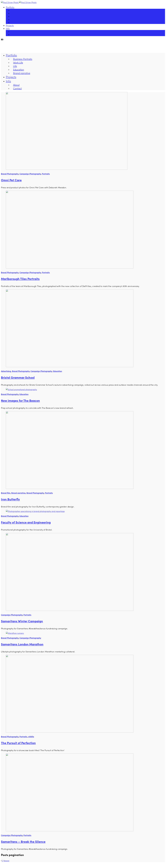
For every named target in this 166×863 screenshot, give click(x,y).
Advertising (6, 371)
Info (8, 28)
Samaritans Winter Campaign (22, 621)
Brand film (5, 492)
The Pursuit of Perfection (18, 743)
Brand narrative (18, 22)
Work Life (15, 13)
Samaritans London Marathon (22, 644)
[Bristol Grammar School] (69, 366)
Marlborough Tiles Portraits (20, 278)
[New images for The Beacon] (21, 389)
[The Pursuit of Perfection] (69, 731)
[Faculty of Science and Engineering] (35, 511)
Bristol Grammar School (18, 377)
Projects (10, 25)
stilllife (31, 736)
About (14, 31)
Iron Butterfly (10, 499)
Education (16, 19)
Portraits (46, 173)
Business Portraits (19, 10)
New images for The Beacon (20, 400)
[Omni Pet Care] (66, 169)
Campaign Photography (30, 173)
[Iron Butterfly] (69, 488)
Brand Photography (9, 173)
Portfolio (10, 7)
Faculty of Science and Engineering (26, 522)
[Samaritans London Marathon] (15, 633)
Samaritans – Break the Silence (23, 841)
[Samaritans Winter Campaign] (69, 610)
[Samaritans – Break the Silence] (69, 830)
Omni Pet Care (11, 180)
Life (12, 16)
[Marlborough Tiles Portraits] (69, 267)
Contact (14, 34)
